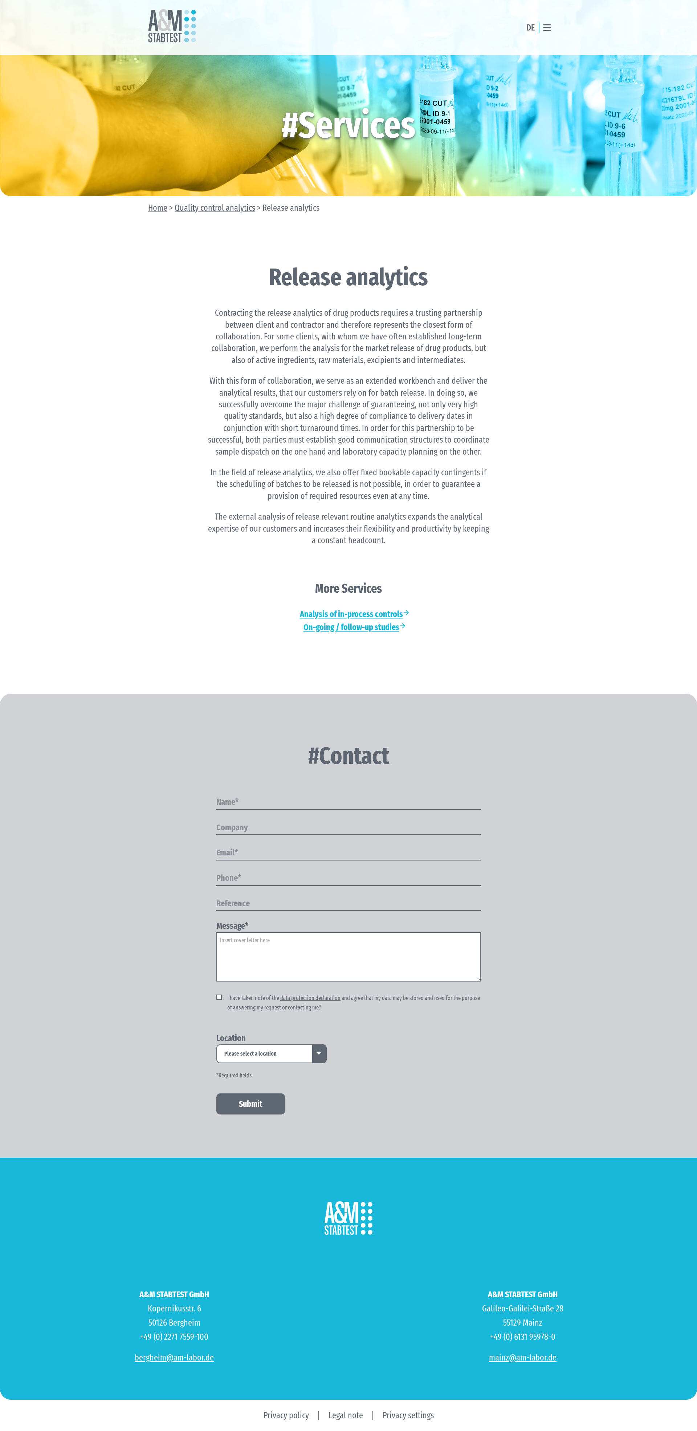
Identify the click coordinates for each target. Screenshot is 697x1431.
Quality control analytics (215, 208)
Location (231, 1038)
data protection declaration (310, 998)
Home (157, 208)
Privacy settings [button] (408, 1415)
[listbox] (271, 1053)
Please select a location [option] (250, 1053)
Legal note (346, 1415)
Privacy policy (286, 1415)
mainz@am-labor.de (523, 1358)
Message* (232, 926)
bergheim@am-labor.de (174, 1358)
